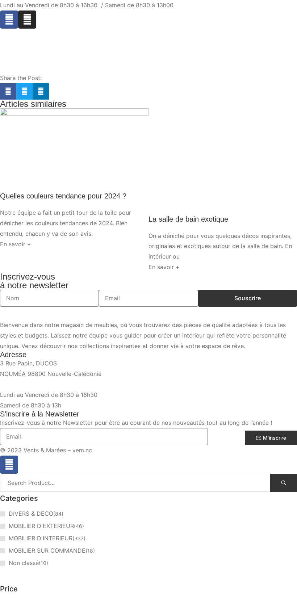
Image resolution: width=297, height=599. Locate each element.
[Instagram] (27, 20)
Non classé (24, 562)
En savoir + (15, 244)
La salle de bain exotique (188, 219)
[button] (8, 91)
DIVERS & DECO (31, 513)
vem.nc (82, 450)
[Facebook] (9, 20)
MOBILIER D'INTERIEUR (40, 538)
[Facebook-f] (9, 465)
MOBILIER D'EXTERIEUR (41, 525)
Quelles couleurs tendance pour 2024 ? (63, 196)
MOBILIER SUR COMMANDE (47, 550)
